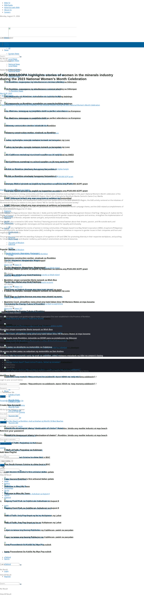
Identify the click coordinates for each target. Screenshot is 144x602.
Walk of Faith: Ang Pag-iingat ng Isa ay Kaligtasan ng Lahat (32, 522)
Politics (7, 483)
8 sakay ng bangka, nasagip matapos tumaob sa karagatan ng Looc (37, 147)
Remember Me (8, 392)
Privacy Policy (9, 364)
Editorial (11, 244)
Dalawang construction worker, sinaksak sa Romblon (30, 132)
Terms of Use (9, 367)
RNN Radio (8, 5)
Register (7, 576)
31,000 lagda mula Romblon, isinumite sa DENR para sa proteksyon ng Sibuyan (38, 338)
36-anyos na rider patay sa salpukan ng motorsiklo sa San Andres (32, 351)
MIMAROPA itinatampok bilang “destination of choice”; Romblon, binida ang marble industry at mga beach (55, 435)
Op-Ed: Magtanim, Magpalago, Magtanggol (24, 267)
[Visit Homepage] (13, 26)
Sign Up (20, 400)
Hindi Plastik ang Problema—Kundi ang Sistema (27, 325)
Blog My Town (13, 407)
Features (7, 486)
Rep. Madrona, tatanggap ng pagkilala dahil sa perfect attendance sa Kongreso (42, 118)
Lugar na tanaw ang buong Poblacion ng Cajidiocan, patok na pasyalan (38, 537)
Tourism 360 (13, 423)
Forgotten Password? (8, 400)
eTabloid (7, 564)
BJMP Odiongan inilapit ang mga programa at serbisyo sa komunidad (37, 205)
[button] (38, 32)
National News (14, 71)
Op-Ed (6, 490)
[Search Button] (20, 56)
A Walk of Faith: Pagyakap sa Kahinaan (23, 450)
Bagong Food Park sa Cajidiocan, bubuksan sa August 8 (31, 508)
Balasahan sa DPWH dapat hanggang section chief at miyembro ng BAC (39, 340)
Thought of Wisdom (16, 242)
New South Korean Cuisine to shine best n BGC (27, 464)
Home (6, 38)
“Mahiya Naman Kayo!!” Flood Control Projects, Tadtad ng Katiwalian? (38, 369)
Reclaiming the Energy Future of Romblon (24, 311)
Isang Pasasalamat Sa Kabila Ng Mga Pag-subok (27, 551)
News (7, 70)
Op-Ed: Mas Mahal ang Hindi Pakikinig (22, 282)
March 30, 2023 (6, 93)
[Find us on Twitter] (1, 18)
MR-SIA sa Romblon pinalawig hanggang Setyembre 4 (30, 176)
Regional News (16, 70)
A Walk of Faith (14, 395)
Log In (20, 426)
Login (6, 571)
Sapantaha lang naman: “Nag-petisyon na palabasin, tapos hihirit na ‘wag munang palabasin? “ (50, 384)
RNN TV (7, 3)
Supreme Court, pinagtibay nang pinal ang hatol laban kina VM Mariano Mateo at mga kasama (49, 302)
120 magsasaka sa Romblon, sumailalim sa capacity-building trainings (38, 103)
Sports (6, 559)
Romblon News (17, 91)
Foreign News (13, 60)
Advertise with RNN (12, 7)
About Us (8, 10)
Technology (8, 488)
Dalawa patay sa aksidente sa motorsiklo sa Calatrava (26, 347)
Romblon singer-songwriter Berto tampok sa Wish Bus (30, 280)
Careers (7, 12)
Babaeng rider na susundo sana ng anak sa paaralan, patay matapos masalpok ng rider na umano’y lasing (51, 355)
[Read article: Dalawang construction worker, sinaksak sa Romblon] (63, 254)
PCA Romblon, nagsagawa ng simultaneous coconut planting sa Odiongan (40, 89)
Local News (12, 66)
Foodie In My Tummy (16, 412)
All (9, 234)
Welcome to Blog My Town (17, 493)
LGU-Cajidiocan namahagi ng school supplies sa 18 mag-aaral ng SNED (39, 162)
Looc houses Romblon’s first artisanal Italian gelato (29, 479)
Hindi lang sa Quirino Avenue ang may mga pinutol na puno (33, 296)
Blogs (6, 391)
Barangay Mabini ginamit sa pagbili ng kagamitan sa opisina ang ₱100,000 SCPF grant (46, 191)
